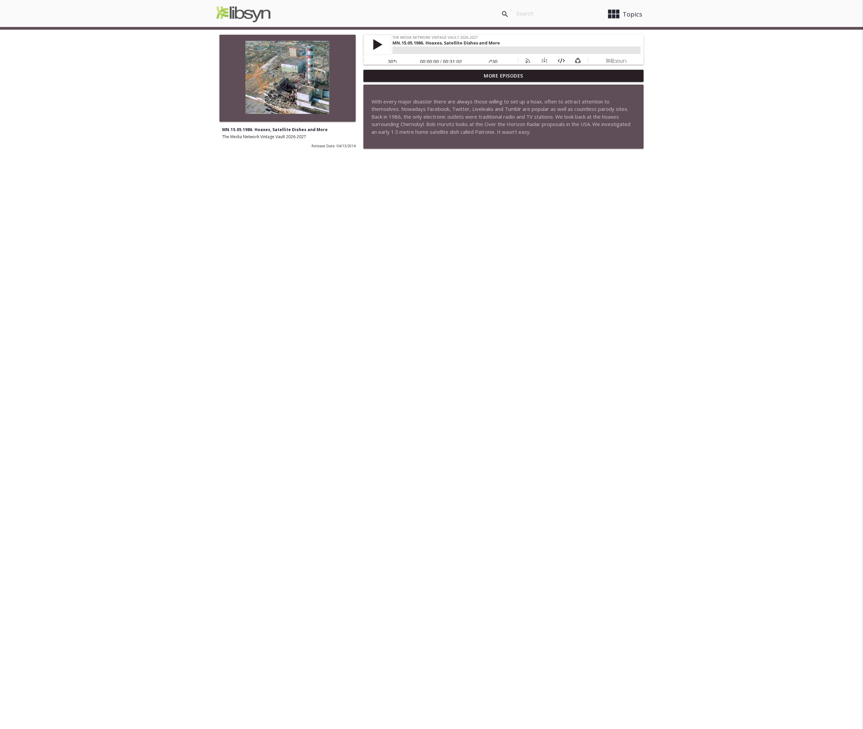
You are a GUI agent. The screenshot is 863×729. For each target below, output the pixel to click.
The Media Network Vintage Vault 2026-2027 (264, 137)
